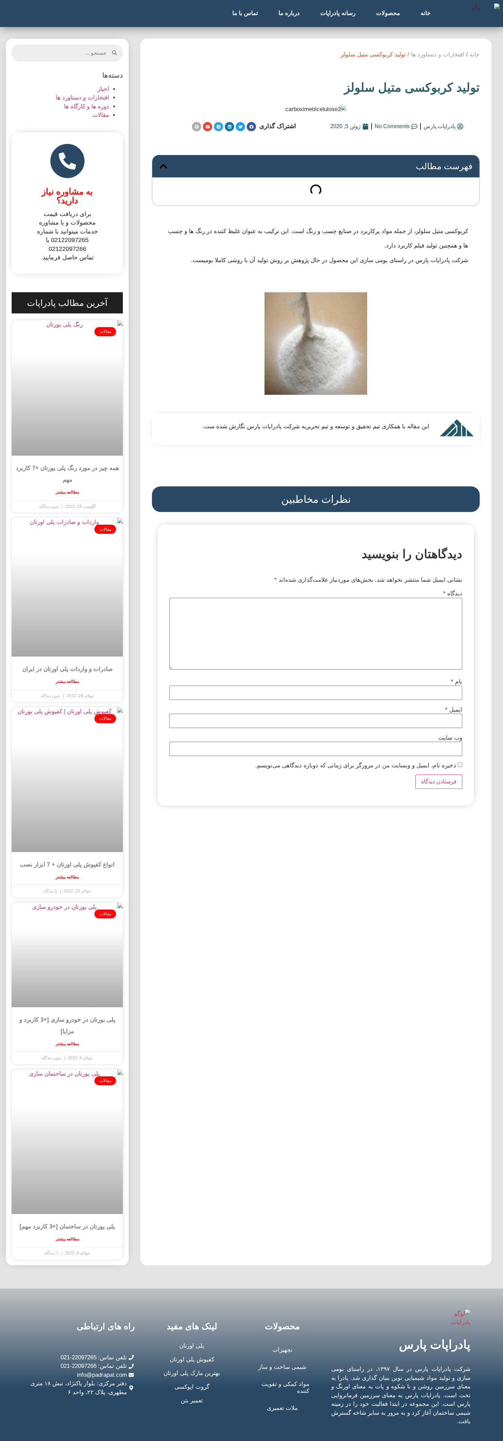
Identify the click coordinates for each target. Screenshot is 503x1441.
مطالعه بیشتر (67, 492)
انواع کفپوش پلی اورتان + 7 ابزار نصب (67, 864)
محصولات (388, 13)
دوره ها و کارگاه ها (86, 106)
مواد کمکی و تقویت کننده (285, 1387)
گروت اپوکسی (192, 1387)
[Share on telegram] (218, 126)
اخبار (103, 89)
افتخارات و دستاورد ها (437, 54)
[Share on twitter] (240, 126)
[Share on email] (207, 126)
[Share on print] (196, 126)
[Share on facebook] (251, 126)
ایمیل (453, 710)
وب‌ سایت (450, 738)
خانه (426, 13)
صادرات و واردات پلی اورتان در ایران (67, 669)
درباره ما (289, 13)
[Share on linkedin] (229, 126)
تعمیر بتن (192, 1400)
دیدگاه (452, 593)
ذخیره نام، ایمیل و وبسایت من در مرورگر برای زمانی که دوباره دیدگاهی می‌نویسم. (355, 765)
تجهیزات (282, 1350)
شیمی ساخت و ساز (282, 1367)
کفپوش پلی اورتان (192, 1359)
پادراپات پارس (434, 1344)
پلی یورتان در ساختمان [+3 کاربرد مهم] (67, 1226)
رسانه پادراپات (338, 13)
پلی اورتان (191, 1346)
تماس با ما (245, 13)
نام (456, 682)
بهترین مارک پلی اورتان (192, 1373)
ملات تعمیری (282, 1408)
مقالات (100, 115)
